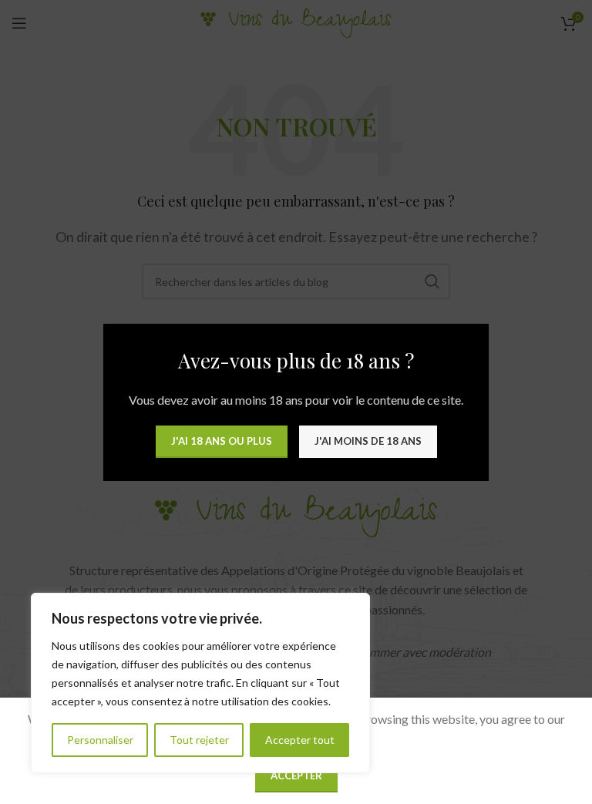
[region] (200, 683)
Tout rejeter (199, 739)
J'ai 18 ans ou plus (221, 441)
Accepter (296, 775)
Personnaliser (100, 739)
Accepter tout (300, 739)
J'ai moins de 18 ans (368, 441)
